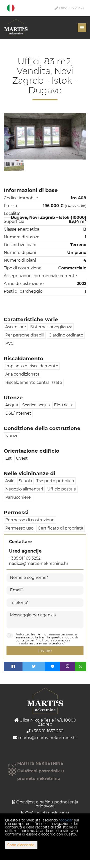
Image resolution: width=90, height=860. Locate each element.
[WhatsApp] (80, 666)
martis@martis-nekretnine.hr (47, 737)
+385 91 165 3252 (24, 558)
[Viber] (67, 666)
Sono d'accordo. (21, 845)
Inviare (45, 650)
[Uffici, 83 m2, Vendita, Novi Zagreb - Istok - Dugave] (45, 136)
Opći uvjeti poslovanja (47, 812)
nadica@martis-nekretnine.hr (38, 563)
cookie (66, 820)
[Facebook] (13, 666)
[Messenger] (52, 666)
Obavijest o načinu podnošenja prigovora (47, 804)
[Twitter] (33, 666)
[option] (14, 165)
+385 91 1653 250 (71, 8)
